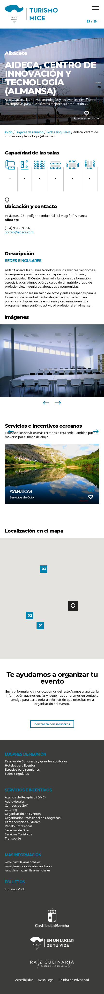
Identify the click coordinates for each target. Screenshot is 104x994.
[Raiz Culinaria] (52, 957)
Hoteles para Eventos (20, 765)
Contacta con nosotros (52, 724)
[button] (73, 606)
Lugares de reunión (29, 132)
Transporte (13, 838)
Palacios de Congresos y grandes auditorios (36, 761)
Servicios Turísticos (18, 834)
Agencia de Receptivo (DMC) (25, 797)
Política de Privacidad (74, 980)
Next (58, 403)
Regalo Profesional (18, 826)
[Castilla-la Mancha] (52, 910)
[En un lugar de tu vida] (52, 935)
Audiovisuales (15, 801)
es (88, 21)
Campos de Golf (16, 805)
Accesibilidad (24, 980)
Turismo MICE (15, 889)
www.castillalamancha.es (22, 862)
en (95, 21)
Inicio (9, 132)
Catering (11, 809)
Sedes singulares (58, 132)
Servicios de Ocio (17, 830)
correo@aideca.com (19, 232)
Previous (46, 403)
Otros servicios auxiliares (22, 822)
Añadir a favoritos (86, 118)
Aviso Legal (46, 980)
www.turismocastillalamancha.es (28, 866)
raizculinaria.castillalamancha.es (27, 870)
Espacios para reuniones (22, 769)
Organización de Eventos (23, 813)
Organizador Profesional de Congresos (32, 818)
